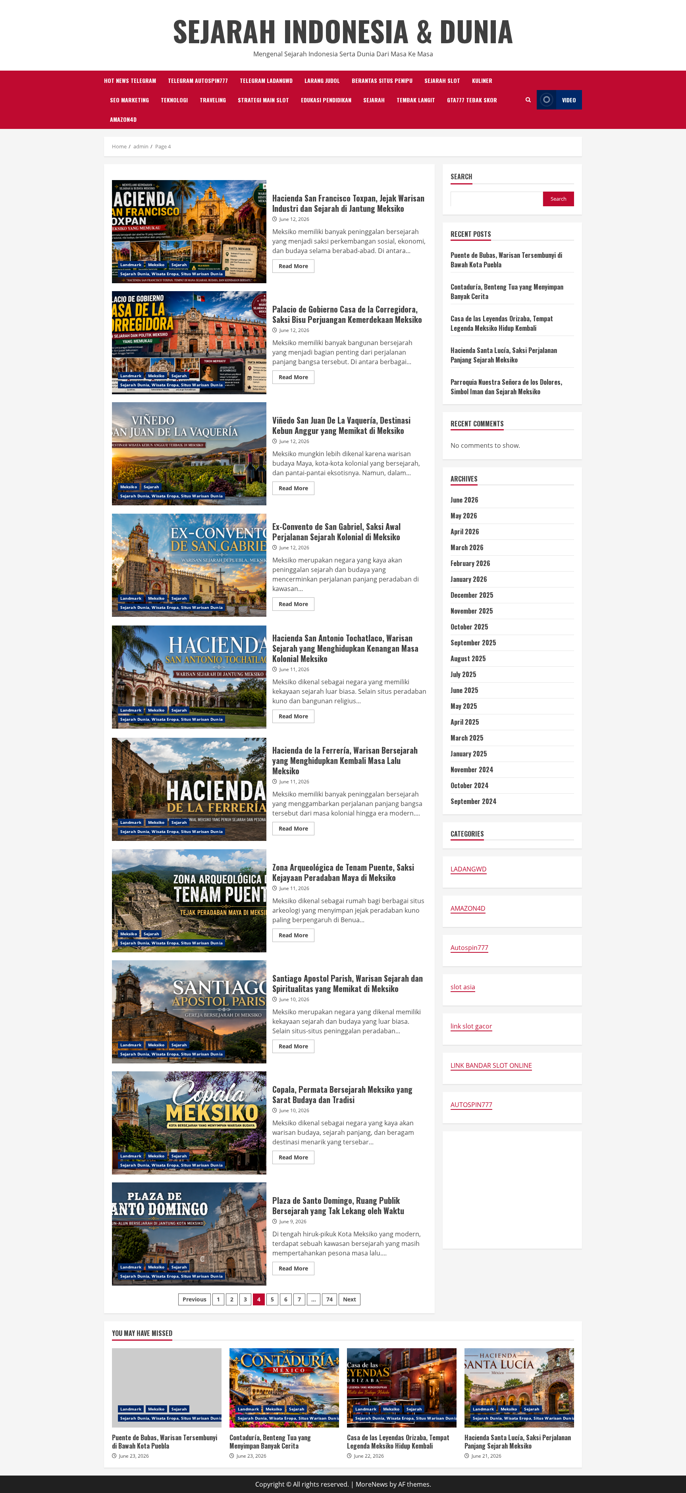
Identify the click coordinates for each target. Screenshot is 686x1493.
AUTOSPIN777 (471, 1104)
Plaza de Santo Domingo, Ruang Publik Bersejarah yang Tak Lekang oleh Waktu (189, 1234)
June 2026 (464, 500)
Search (461, 177)
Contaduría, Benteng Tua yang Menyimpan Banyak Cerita (284, 1388)
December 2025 (472, 595)
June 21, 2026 (486, 1456)
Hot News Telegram (130, 80)
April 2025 (465, 722)
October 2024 (470, 785)
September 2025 (473, 642)
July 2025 (463, 674)
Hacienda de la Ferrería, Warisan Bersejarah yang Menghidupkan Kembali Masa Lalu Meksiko (189, 789)
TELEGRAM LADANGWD (266, 80)
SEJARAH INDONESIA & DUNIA (343, 30)
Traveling (213, 100)
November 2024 (472, 769)
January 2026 (469, 579)
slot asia (463, 987)
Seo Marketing (129, 100)
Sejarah (374, 100)
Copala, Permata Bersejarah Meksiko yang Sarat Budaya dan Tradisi (189, 1122)
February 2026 (470, 563)
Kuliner (482, 80)
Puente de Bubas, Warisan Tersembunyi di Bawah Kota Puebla (167, 1388)
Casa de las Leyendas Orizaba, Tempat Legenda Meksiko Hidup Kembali (502, 322)
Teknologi (174, 100)
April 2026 (465, 531)
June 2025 (464, 690)
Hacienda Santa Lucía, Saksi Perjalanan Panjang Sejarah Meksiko (504, 354)
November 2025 (472, 611)
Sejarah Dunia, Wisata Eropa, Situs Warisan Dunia (171, 273)
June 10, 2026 (294, 999)
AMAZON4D (123, 119)
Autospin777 (469, 947)
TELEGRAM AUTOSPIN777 (198, 80)
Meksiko (156, 264)
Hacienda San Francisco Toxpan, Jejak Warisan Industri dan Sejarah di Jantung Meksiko (189, 231)
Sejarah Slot (442, 80)
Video (569, 100)
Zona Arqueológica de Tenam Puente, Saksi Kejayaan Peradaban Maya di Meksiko (189, 900)
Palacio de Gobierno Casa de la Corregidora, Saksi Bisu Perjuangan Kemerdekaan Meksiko (189, 342)
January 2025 (469, 753)
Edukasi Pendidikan (326, 100)
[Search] (528, 99)
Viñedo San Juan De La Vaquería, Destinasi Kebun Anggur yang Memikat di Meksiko (189, 453)
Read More (296, 267)
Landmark (130, 264)
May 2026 (464, 515)
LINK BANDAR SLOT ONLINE (491, 1065)
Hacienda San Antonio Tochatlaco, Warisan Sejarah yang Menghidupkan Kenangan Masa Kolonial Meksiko (189, 677)
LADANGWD (469, 869)
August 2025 (468, 658)
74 (329, 1299)
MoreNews (372, 1484)
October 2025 (469, 626)
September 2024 (474, 801)
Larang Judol (322, 80)
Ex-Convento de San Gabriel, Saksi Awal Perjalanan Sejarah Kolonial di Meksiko (189, 565)
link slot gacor (471, 1026)
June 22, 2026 (369, 1456)
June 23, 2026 (134, 1456)
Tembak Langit (416, 100)
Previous (194, 1299)
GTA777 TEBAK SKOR (472, 100)
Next (349, 1299)
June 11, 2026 (294, 669)
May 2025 (464, 706)
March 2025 (467, 738)
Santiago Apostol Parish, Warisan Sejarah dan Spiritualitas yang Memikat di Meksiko (189, 1011)
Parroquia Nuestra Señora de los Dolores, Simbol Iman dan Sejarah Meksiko (506, 386)
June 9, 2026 (292, 1221)
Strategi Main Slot (263, 100)
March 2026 (467, 547)
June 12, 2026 (294, 219)
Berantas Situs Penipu (382, 80)
